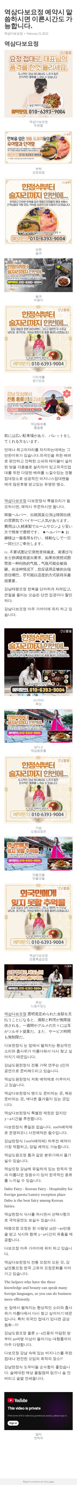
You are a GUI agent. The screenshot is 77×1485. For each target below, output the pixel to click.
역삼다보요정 (15, 501)
